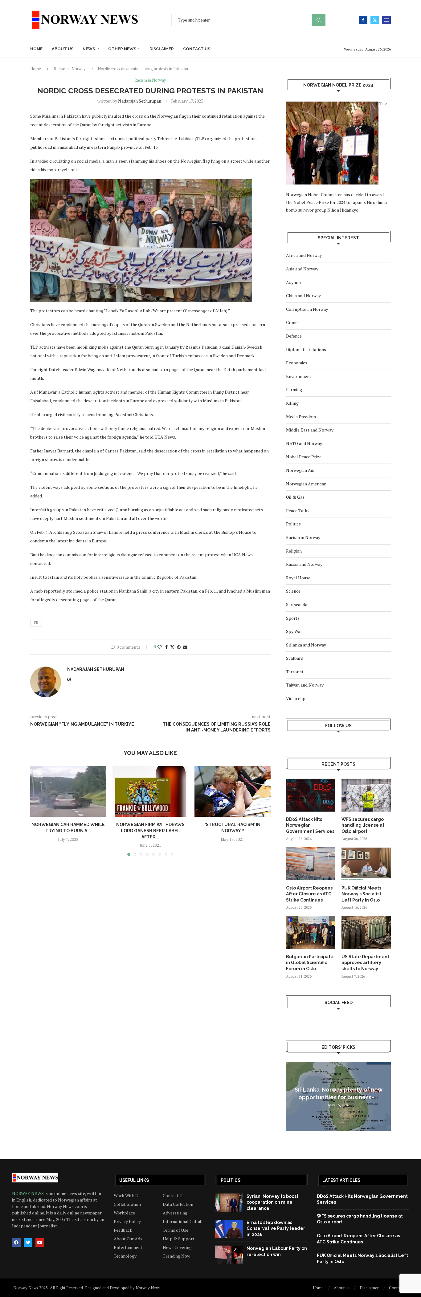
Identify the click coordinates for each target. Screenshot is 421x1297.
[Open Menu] (386, 20)
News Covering (177, 1247)
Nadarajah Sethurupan (139, 101)
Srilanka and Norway (306, 645)
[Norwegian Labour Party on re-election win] (229, 1255)
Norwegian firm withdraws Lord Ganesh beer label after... (150, 830)
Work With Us (127, 1196)
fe (36, 622)
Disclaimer (161, 49)
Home (36, 49)
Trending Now (176, 1256)
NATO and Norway (304, 443)
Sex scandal (297, 604)
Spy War (294, 631)
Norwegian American (306, 484)
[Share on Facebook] (166, 647)
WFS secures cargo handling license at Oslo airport (362, 825)
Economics (296, 363)
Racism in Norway (70, 68)
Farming (294, 389)
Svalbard (294, 658)
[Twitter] (374, 20)
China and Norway (303, 295)
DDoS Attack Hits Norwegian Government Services (310, 825)
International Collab (182, 1221)
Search (318, 20)
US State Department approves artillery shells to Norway (365, 962)
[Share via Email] (185, 647)
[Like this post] (159, 647)
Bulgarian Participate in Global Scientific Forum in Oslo (309, 962)
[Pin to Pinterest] (179, 647)
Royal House (298, 578)
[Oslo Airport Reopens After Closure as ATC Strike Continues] (310, 863)
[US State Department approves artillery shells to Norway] (366, 932)
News (89, 49)
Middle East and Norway (309, 430)
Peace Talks (297, 510)
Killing (292, 403)
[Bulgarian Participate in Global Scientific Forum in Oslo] (310, 932)
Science (293, 591)
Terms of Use (175, 1230)
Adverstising (175, 1213)
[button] (38, 810)
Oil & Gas (295, 497)
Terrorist (295, 672)
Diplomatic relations (306, 349)
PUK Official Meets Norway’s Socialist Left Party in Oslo (361, 894)
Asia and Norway (302, 269)
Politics (293, 524)
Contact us (196, 49)
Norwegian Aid (300, 470)
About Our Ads (128, 1239)
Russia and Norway (304, 564)
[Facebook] (363, 20)
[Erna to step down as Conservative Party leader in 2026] (229, 1229)
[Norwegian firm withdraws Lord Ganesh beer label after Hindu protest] (150, 791)
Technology (125, 1256)
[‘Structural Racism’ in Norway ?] (232, 791)
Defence (294, 336)
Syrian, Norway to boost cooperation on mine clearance (272, 1202)
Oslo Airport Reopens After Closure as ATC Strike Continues (309, 894)
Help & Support (178, 1239)
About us (62, 49)
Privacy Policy (127, 1221)
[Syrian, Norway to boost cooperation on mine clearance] (229, 1203)
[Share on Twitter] (172, 647)
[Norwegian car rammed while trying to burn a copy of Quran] (68, 791)
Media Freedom (301, 416)
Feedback (123, 1230)
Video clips (297, 698)
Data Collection (178, 1204)
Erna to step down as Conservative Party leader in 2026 (276, 1228)
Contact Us (174, 1196)
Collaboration (127, 1204)
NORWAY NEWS (28, 1193)
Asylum (293, 282)
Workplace (124, 1213)
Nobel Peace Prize (303, 457)
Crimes (293, 322)
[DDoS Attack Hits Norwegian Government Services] (310, 795)
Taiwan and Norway (305, 685)
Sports (293, 618)
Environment (298, 376)
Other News (122, 49)
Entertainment (128, 1247)
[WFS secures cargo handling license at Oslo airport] (366, 795)
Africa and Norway (304, 255)
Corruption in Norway (307, 309)
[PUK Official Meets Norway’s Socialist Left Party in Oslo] (366, 863)
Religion (294, 551)
